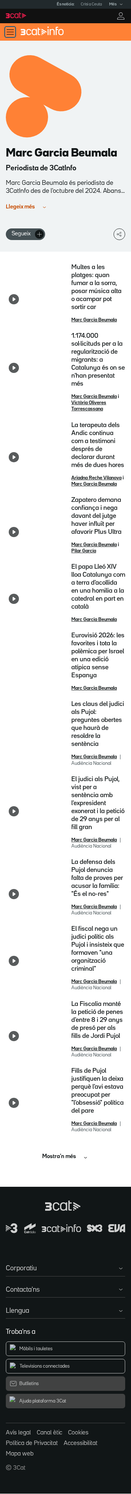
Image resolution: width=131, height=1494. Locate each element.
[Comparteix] (119, 234)
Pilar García (83, 551)
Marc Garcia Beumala (94, 320)
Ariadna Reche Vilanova (96, 478)
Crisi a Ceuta (91, 4)
